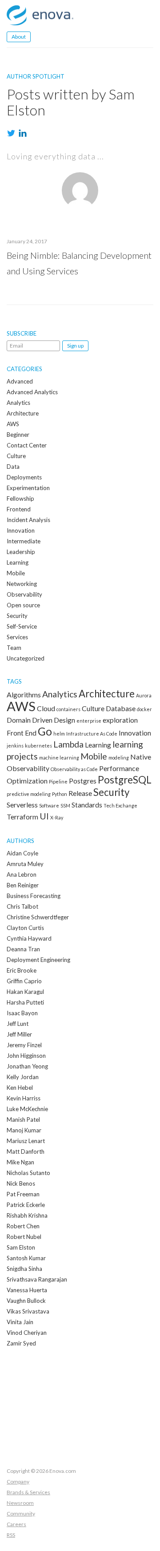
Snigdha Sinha (24, 1268)
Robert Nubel (24, 1236)
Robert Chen (23, 1226)
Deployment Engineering (38, 959)
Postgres (82, 780)
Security (17, 615)
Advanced (20, 381)
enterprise (88, 721)
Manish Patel (23, 1119)
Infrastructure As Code (91, 733)
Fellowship (20, 498)
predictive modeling (29, 794)
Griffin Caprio (24, 981)
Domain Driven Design (41, 720)
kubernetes (38, 745)
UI (44, 816)
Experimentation (28, 487)
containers (68, 709)
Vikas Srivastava (28, 1311)
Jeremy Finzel (24, 1045)
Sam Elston (21, 1247)
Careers (16, 1524)
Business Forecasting (33, 895)
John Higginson (26, 1055)
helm (59, 733)
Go (45, 731)
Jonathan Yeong (27, 1066)
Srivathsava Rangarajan (37, 1279)
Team (14, 647)
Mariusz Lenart (26, 1140)
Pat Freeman (23, 1194)
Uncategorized (25, 658)
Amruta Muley (25, 863)
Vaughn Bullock (26, 1300)
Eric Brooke (21, 970)
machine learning (59, 757)
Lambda (68, 744)
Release (80, 793)
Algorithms (24, 694)
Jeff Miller (19, 1034)
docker (144, 709)
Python (59, 794)
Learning (17, 562)
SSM (65, 805)
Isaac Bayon (22, 1013)
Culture (16, 455)
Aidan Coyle (22, 853)
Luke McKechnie (27, 1108)
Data (13, 466)
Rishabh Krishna (27, 1215)
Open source (23, 605)
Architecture (23, 413)
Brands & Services (28, 1492)
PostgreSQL (125, 780)
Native (140, 756)
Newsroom (20, 1503)
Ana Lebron (21, 874)
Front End (21, 732)
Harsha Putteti (25, 1002)
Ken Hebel (20, 1087)
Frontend (19, 509)
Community (21, 1513)
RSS (11, 1534)
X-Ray (56, 817)
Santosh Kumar (26, 1258)
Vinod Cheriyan (27, 1332)
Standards (87, 804)
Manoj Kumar (24, 1130)
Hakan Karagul (25, 991)
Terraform (22, 816)
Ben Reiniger (23, 885)
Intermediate (23, 541)
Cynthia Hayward (29, 938)
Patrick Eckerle (26, 1204)
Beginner (18, 434)
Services (17, 637)
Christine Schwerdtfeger (38, 917)
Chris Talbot (22, 906)
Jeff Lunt (17, 1023)
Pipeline (58, 781)
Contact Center (27, 445)
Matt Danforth (25, 1151)
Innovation (21, 530)
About (19, 36)
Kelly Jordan (23, 1076)
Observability (24, 594)
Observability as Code (74, 769)
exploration (120, 720)
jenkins (15, 745)
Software (49, 805)
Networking (22, 583)
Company (18, 1481)
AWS (13, 423)
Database (121, 708)
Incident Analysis (28, 519)
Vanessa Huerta (27, 1290)
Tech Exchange (120, 805)
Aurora (144, 695)
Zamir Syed (21, 1343)
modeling (118, 757)
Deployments (24, 477)
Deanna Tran (23, 949)
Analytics (18, 402)
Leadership (21, 551)
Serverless (22, 804)
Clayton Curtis (25, 927)
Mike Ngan (20, 1162)
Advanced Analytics (32, 392)
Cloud (46, 708)
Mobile (16, 573)
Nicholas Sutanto (28, 1172)
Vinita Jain (20, 1321)
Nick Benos (21, 1183)
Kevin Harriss (23, 1098)
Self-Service (22, 626)
